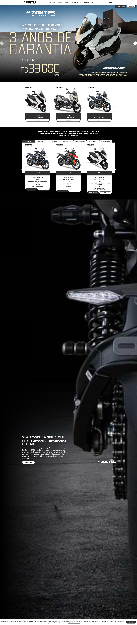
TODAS (29, 141)
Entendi (131, 622)
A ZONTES (85, 2)
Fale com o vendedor (120, 6)
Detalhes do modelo (43, 189)
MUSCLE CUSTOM (80, 141)
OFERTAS (59, 2)
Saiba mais (28, 462)
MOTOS (52, 2)
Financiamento (131, 6)
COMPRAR (66, 2)
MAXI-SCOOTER (67, 141)
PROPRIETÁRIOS (75, 2)
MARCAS (93, 2)
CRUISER (54, 141)
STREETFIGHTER (105, 141)
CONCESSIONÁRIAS (109, 2)
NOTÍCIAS (100, 2)
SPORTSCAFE (92, 141)
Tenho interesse (31, 189)
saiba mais (37, 120)
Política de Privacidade (74, 623)
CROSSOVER (41, 141)
